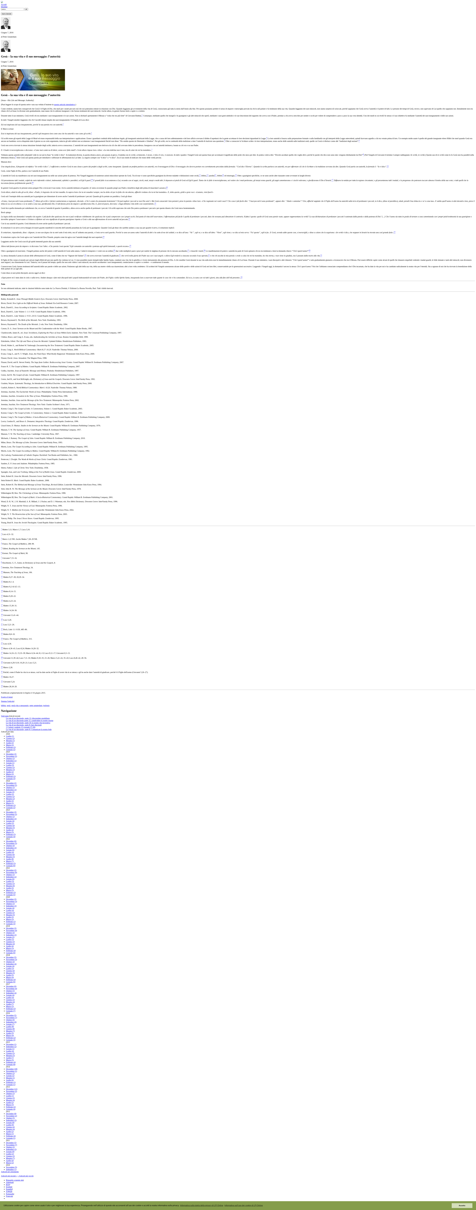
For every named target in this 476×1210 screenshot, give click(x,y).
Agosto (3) (10, 792)
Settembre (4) (11, 964)
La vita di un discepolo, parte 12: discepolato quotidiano (28, 718)
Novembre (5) (11, 843)
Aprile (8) (10, 859)
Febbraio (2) (11, 747)
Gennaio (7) (10, 1011)
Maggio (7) (10, 1031)
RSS (8, 1185)
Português (10, 1194)
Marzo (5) (10, 832)
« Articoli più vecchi (25, 1176)
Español (9, 1189)
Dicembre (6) (11, 841)
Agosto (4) (10, 821)
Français (9, 1196)
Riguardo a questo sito (14, 1180)
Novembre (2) (11, 756)
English (9, 1187)
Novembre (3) (11, 901)
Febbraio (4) (11, 951)
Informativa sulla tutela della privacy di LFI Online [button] (201, 1205)
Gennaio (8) (10, 1064)
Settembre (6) (11, 1022)
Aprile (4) (10, 830)
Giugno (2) (10, 738)
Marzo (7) (10, 861)
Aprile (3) (10, 743)
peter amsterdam (36, 705)
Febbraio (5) (11, 834)
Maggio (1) (10, 741)
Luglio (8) (10, 1026)
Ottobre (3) (10, 787)
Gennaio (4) (10, 837)
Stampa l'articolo (7, 701)
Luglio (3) (10, 765)
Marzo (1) (10, 803)
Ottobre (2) (10, 758)
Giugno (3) (10, 767)
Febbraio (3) (11, 892)
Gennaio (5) (10, 895)
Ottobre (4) (10, 846)
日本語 (9, 1191)
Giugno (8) (10, 1029)
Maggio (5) (10, 828)
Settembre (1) (11, 761)
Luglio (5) (10, 939)
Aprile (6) (10, 1080)
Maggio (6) (10, 886)
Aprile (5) (10, 975)
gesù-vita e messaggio (20, 705)
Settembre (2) (11, 877)
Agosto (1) (10, 763)
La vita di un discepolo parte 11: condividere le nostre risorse (29, 720)
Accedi (4, 4)
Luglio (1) (10, 736)
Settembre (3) (11, 790)
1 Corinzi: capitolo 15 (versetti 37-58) (20, 727)
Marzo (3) (10, 948)
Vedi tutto (5, 716)
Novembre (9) (11, 872)
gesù (8, 705)
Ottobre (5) (10, 991)
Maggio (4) (10, 944)
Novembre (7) (11, 1018)
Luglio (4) (10, 852)
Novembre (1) (11, 1071)
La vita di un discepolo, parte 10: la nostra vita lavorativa (28, 723)
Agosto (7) (10, 1024)
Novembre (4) (11, 930)
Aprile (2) (10, 772)
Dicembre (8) (11, 1114)
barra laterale (6, 14)
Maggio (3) (10, 770)
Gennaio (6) (10, 866)
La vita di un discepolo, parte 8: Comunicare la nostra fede (29, 729)
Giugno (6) (10, 854)
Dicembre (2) (11, 783)
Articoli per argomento (10, 1172)
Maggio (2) (10, 799)
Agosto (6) (10, 850)
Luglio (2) (10, 794)
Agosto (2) (10, 937)
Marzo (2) (10, 745)
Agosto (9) (10, 1152)
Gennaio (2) (10, 750)
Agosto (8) (10, 1123)
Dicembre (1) (11, 1044)
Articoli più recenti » (9, 1176)
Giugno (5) (10, 1053)
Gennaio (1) (10, 1085)
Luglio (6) (10, 1125)
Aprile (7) (10, 1004)
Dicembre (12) (11, 1089)
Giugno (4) (10, 825)
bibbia (3, 705)
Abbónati (9, 1182)
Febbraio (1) (11, 921)
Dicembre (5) (11, 957)
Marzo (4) (10, 977)
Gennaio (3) (10, 779)
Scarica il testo (6, 697)
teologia (46, 705)
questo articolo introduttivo (64, 104)
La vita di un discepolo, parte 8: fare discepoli (24, 725)
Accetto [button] (462, 1206)
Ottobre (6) (10, 1020)
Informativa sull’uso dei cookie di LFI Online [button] (243, 1205)
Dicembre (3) (11, 754)
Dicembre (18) (11, 1069)
